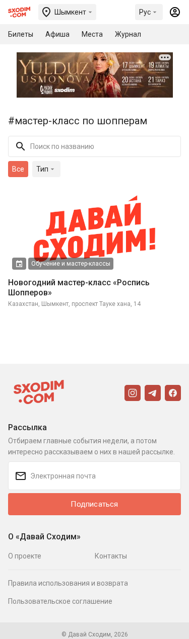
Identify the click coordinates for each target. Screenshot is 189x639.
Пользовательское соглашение (60, 601)
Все (18, 169)
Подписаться (94, 504)
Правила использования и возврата (68, 583)
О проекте (24, 556)
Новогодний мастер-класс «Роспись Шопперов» (79, 287)
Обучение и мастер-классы (70, 263)
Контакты (111, 556)
